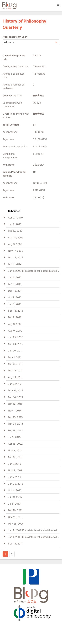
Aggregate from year (15, 36)
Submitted (14, 210)
